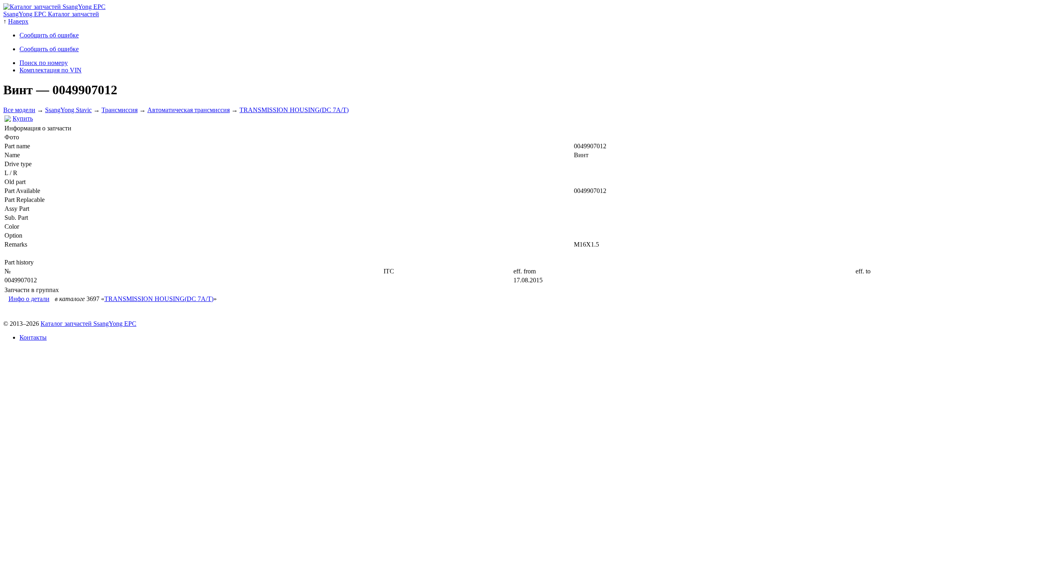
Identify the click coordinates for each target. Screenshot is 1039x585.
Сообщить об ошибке (49, 35)
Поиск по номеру (43, 62)
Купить (23, 118)
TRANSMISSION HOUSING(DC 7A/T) (294, 109)
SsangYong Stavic (68, 109)
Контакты (33, 337)
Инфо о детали (29, 298)
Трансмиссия (119, 109)
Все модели (19, 109)
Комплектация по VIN (50, 70)
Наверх (18, 21)
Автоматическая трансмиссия (188, 109)
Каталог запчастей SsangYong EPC (88, 323)
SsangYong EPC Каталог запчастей (51, 14)
